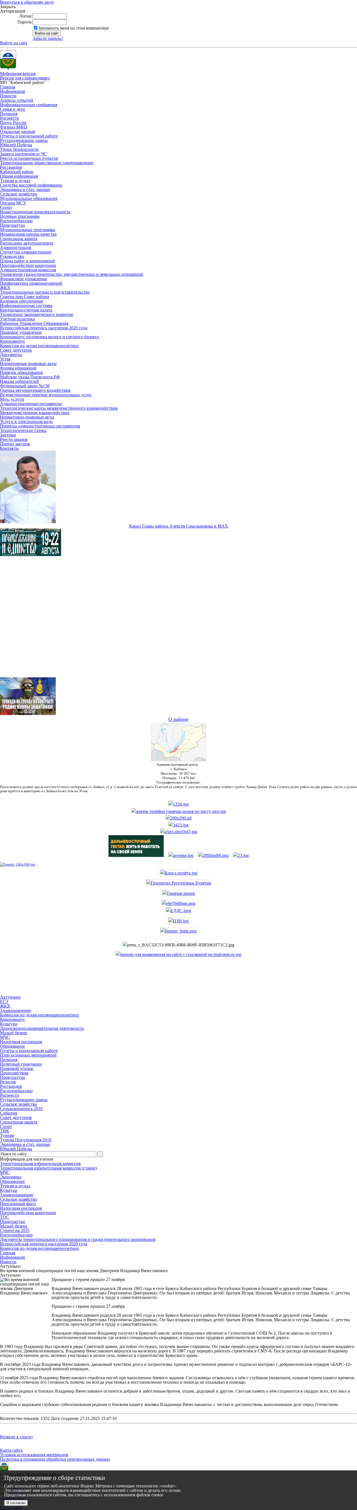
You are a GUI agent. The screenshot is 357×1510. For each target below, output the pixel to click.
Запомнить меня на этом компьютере (73, 28)
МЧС (5, 1172)
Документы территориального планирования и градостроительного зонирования (77, 1239)
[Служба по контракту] (178, 621)
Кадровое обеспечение (21, 301)
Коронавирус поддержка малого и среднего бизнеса (49, 336)
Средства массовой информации (31, 185)
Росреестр (9, 118)
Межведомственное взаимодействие (34, 412)
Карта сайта (11, 1450)
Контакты (9, 448)
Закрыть (8, 6)
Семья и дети (12, 109)
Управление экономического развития (36, 314)
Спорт (6, 207)
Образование (12, 1181)
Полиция (8, 113)
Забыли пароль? (48, 38)
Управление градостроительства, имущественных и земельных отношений (71, 274)
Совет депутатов (16, 350)
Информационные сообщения (28, 104)
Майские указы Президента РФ (30, 377)
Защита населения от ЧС (23, 153)
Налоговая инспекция (21, 1208)
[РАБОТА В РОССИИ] (178, 954)
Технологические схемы (23, 430)
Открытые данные (17, 131)
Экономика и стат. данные (25, 189)
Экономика (10, 1177)
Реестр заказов (14, 439)
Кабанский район (16, 171)
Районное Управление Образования (34, 323)
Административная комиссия (28, 269)
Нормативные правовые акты (28, 363)
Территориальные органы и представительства (45, 292)
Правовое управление (21, 332)
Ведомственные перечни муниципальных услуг (46, 394)
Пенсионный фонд (18, 1203)
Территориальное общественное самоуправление (46, 162)
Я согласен (15, 1503)
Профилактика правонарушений (31, 283)
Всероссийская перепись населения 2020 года (43, 327)
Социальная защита (18, 238)
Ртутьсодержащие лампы (24, 140)
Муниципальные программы (27, 229)
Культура (8, 1190)
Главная (7, 86)
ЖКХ (5, 287)
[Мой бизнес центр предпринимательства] (178, 825)
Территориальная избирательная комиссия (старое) (48, 1168)
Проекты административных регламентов (40, 426)
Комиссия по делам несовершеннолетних (39, 345)
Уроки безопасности (19, 149)
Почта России (13, 122)
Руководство (12, 256)
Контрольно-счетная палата (26, 310)
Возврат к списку (16, 1436)
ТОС (4, 1217)
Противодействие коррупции (28, 265)
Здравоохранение (16, 1194)
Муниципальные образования (28, 198)
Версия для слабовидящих (25, 78)
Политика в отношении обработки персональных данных (55, 1459)
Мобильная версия (17, 73)
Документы (11, 354)
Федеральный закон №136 (25, 385)
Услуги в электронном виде (26, 421)
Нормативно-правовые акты (27, 417)
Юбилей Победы (16, 144)
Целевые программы (20, 216)
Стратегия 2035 (15, 1230)
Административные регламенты (31, 403)
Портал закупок (15, 443)
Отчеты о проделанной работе (29, 136)
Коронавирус (12, 341)
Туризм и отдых (15, 180)
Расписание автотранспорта (26, 243)
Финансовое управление (23, 278)
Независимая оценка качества (28, 234)
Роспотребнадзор (16, 220)
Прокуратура (12, 225)
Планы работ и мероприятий (27, 260)
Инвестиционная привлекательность (35, 211)
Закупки (8, 435)
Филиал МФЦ (13, 127)
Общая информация (19, 176)
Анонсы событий (16, 100)
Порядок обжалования (21, 372)
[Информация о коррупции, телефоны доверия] (17, 864)
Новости (8, 95)
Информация (12, 91)
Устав (5, 359)
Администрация (15, 247)
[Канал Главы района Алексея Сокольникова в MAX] (28, 521)
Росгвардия (11, 167)
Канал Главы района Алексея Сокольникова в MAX (178, 526)
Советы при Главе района (24, 296)
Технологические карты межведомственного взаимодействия (58, 408)
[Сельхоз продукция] (241, 855)
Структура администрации (25, 252)
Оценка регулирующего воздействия (35, 390)
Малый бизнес (14, 1226)
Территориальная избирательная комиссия (40, 1163)
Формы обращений (18, 368)
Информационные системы (26, 305)
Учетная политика (17, 319)
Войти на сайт (13, 42)
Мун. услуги (12, 399)
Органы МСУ (13, 202)
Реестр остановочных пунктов (29, 158)
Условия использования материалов (34, 1454)
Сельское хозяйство (18, 194)
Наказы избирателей (19, 381)
